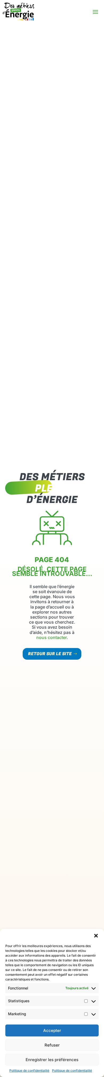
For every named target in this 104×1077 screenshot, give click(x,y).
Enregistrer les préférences (52, 1059)
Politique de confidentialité (29, 1070)
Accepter (52, 1030)
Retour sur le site (50, 654)
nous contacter (51, 637)
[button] (96, 935)
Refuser (52, 1045)
